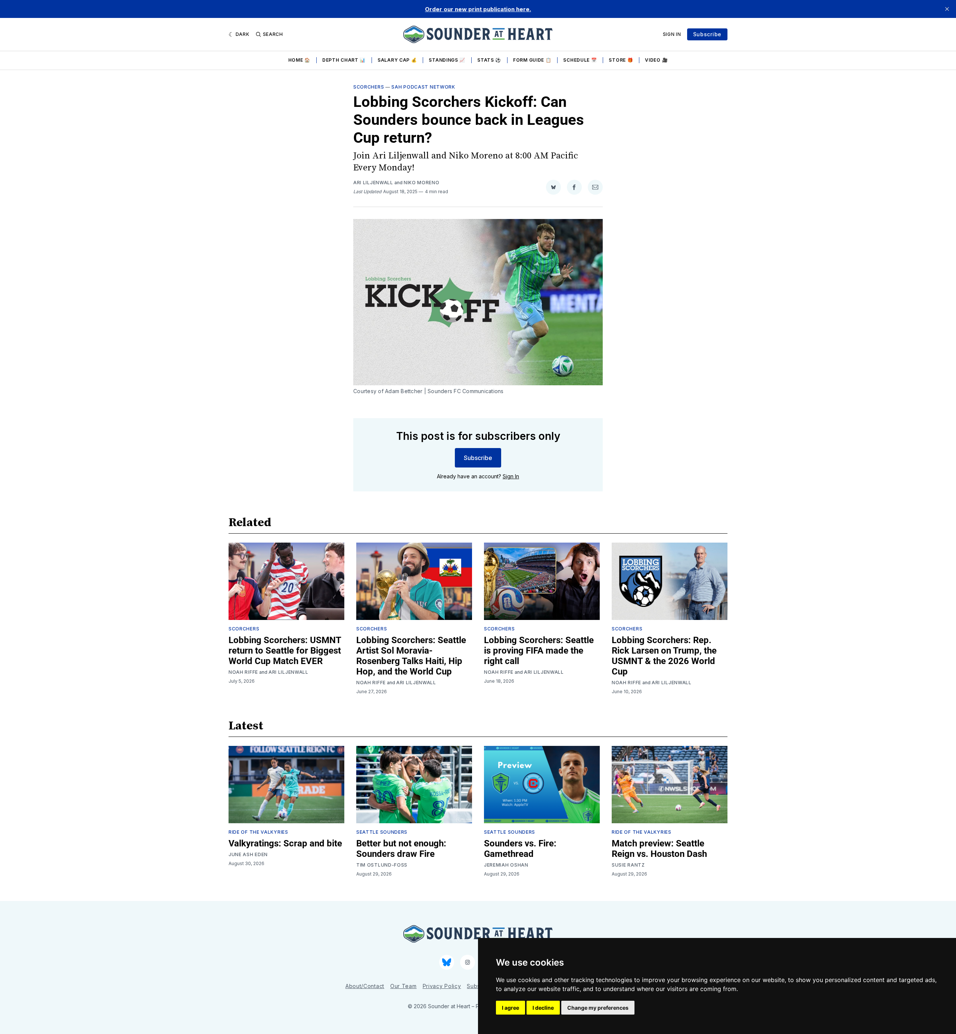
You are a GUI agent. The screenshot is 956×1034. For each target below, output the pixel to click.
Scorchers (368, 87)
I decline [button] (543, 1007)
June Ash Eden (248, 854)
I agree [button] (510, 1007)
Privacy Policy (442, 986)
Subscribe (707, 34)
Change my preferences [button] (597, 1007)
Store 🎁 (621, 60)
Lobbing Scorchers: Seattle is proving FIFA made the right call (539, 650)
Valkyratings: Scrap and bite (285, 843)
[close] (947, 9)
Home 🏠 (299, 60)
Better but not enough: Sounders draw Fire (401, 848)
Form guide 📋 (532, 60)
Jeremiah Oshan (506, 865)
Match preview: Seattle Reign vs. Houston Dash (659, 848)
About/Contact (364, 986)
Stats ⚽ (489, 60)
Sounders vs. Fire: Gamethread (520, 848)
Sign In (672, 34)
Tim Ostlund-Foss (381, 865)
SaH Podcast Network (423, 87)
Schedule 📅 (580, 60)
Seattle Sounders (381, 832)
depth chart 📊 (344, 60)
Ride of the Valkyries (258, 832)
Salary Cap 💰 (397, 60)
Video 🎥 (656, 60)
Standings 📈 (447, 60)
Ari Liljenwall (373, 182)
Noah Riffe (243, 672)
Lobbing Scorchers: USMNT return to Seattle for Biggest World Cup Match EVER (285, 650)
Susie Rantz (628, 865)
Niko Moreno (422, 182)
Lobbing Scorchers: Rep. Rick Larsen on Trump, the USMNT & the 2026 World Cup (664, 656)
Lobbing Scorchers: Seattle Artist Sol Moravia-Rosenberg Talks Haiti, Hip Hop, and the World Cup (411, 656)
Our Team (403, 986)
